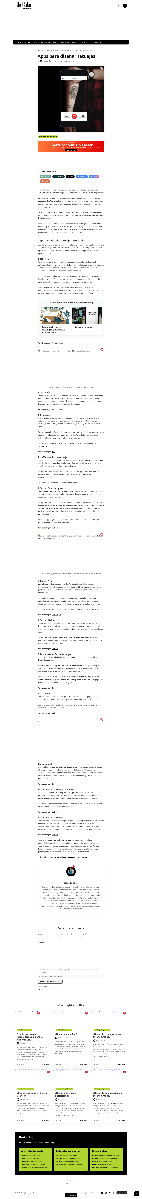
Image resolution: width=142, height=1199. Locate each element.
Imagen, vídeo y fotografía (64, 1089)
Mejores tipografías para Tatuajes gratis (71, 857)
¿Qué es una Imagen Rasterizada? (66, 1094)
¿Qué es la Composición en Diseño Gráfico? (107, 1094)
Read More (45, 1064)
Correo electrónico (67, 934)
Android (59, 343)
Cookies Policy (95, 1193)
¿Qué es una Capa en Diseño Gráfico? (32, 1094)
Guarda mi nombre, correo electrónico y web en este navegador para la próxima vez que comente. (69, 971)
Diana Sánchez (49, 61)
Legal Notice (76, 1193)
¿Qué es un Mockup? (66, 1034)
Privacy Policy (86, 1193)
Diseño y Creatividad (23, 42)
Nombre (41, 934)
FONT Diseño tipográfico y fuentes (45, 42)
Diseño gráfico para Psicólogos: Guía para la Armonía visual (30, 1037)
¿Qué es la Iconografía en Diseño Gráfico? (107, 1035)
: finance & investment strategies (68, 1158)
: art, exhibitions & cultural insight (105, 1158)
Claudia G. (23, 1043)
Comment (41, 943)
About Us (68, 1193)
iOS (53, 343)
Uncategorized (96, 42)
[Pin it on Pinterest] (101, 68)
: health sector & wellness (102, 1161)
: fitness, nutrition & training (102, 1164)
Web (84, 934)
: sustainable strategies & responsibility (105, 1155)
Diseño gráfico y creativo (66, 50)
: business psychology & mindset (68, 1161)
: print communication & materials (33, 1164)
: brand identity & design (30, 1155)
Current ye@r (43, 986)
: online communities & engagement (34, 1167)
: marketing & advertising (30, 1158)
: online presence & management (69, 1164)
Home (40, 50)
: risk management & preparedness (105, 1167)
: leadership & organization (66, 1155)
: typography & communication (32, 1161)
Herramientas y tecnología (69, 42)
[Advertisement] (71, 25)
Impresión (84, 42)
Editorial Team (62, 1038)
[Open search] (119, 6)
